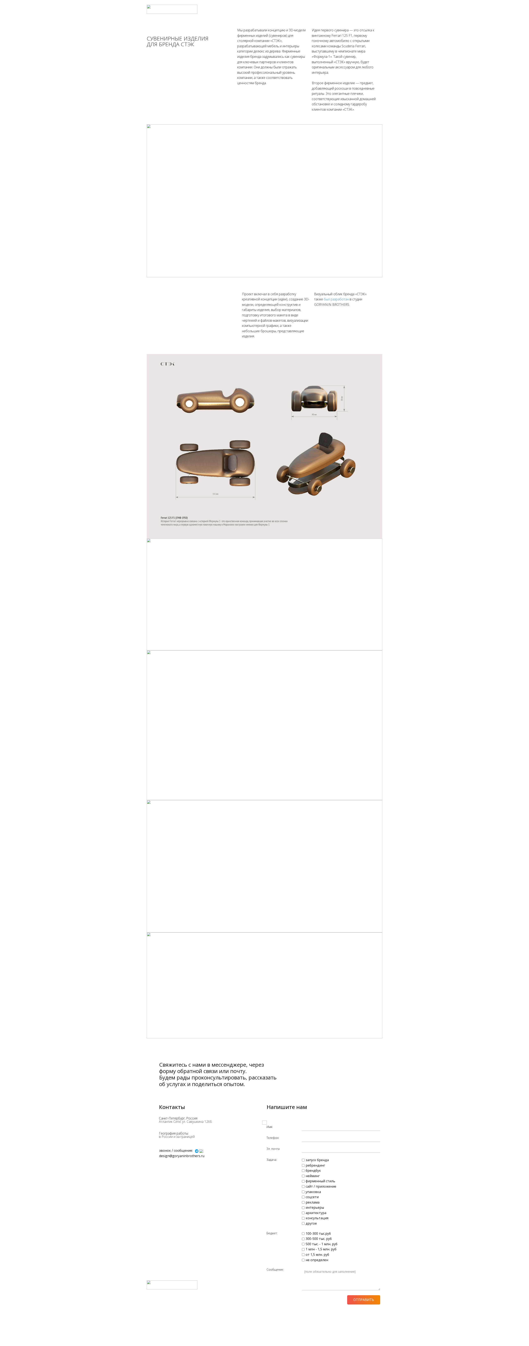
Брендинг (295, 9)
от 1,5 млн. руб (317, 1254)
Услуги (336, 9)
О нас (358, 9)
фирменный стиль (320, 1181)
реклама (312, 1202)
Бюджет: (272, 1233)
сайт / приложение (321, 1186)
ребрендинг (315, 1165)
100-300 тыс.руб (318, 1233)
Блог (347, 9)
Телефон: (273, 1138)
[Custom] (201, 1151)
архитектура (316, 1213)
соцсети (312, 1197)
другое (311, 1223)
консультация (317, 1218)
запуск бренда (317, 1160)
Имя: (270, 1127)
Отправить (363, 1299)
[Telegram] (196, 1151)
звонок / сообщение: (176, 1150)
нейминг (313, 1176)
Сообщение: (275, 1269)
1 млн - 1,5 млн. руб (321, 1249)
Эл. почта (273, 1149)
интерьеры (315, 1207)
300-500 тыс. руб (319, 1238)
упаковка (313, 1191)
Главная (278, 9)
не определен (317, 1260)
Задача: (272, 1160)
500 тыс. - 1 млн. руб (321, 1244)
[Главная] (172, 9)
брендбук (313, 1170)
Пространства (317, 9)
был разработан (336, 299)
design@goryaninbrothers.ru (181, 1156)
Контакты (373, 9)
